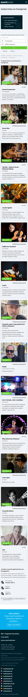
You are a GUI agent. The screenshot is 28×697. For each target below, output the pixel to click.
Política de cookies (7, 645)
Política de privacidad (7, 649)
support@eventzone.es (8, 665)
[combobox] (15, 44)
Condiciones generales (8, 647)
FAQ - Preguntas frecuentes (10, 634)
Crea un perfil (14, 625)
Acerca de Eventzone (8, 640)
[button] (14, 37)
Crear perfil (5, 637)
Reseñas (12, 51)
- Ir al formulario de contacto (10, 663)
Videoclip (5, 51)
